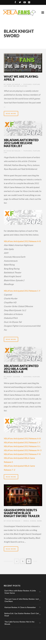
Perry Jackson (13, 376)
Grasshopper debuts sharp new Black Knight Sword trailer (22, 513)
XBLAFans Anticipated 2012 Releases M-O (23, 450)
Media (26, 521)
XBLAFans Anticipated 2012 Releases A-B (22, 241)
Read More (11, 113)
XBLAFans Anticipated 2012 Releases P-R (22, 454)
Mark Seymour (13, 84)
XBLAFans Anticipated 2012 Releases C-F (22, 290)
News (39, 521)
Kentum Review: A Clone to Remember (20, 607)
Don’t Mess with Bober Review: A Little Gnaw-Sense (20, 591)
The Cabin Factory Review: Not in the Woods (19, 623)
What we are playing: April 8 (21, 78)
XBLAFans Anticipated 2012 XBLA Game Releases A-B (21, 369)
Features (27, 84)
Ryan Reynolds (13, 151)
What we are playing (17, 86)
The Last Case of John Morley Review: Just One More (21, 600)
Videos (33, 521)
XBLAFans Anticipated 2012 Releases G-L (22, 446)
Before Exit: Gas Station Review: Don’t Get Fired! (21, 614)
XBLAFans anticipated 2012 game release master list (21, 143)
